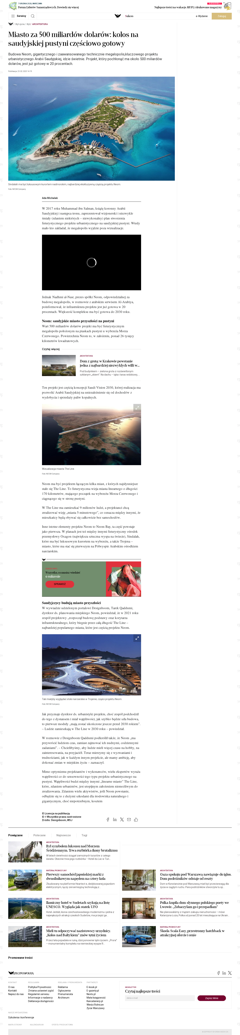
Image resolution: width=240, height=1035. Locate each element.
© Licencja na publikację (56, 813)
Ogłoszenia (64, 990)
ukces (129, 16)
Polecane (39, 835)
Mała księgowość (96, 997)
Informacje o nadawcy (40, 997)
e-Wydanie (202, 16)
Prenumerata (65, 994)
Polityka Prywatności (39, 987)
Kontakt (12, 990)
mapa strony (15, 1025)
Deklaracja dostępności (41, 1001)
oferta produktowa (62, 1025)
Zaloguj (222, 16)
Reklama (63, 987)
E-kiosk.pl (92, 987)
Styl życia (19, 24)
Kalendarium (37, 1025)
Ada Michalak (50, 198)
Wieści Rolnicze (95, 1004)
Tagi (84, 835)
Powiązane (15, 835)
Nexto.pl (91, 994)
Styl (28, 24)
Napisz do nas (16, 994)
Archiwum (63, 997)
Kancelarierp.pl (95, 1001)
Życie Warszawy (96, 1008)
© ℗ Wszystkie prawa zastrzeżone (61, 816)
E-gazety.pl (93, 990)
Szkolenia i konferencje (21, 1017)
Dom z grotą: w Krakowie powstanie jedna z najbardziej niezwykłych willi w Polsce (108, 363)
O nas (11, 987)
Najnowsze (63, 835)
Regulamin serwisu (38, 994)
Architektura (40, 24)
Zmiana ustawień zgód (41, 990)
